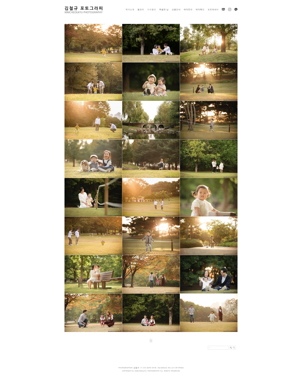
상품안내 (176, 9)
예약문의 (188, 9)
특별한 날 (164, 9)
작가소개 (130, 9)
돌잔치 (140, 9)
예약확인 (200, 9)
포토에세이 (213, 9)
